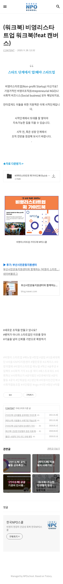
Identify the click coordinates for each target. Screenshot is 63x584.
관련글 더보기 (53, 448)
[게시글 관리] (19, 395)
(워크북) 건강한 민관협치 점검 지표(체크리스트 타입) (21, 431)
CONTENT (10, 408)
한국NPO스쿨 (14, 522)
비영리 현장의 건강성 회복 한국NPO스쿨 (24, 528)
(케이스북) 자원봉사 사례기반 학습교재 (20, 420)
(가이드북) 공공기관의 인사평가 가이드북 (21, 425)
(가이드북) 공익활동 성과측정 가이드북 (20, 415)
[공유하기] (15, 395)
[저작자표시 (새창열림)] (37, 395)
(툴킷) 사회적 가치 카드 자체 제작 (18, 436)
